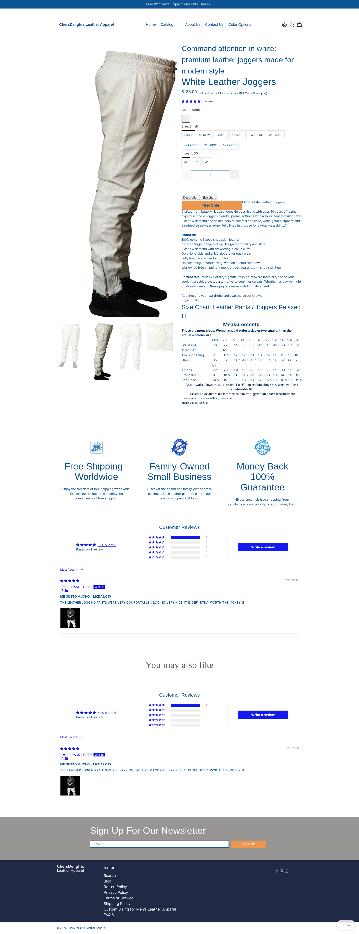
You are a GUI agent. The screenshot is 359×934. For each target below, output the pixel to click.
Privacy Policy (116, 892)
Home (151, 24)
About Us (192, 24)
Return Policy (115, 887)
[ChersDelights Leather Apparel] (70, 870)
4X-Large (190, 145)
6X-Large (229, 145)
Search (110, 875)
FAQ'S (109, 915)
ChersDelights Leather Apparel (86, 24)
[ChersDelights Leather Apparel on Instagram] (71, 14)
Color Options (239, 24)
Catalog (166, 24)
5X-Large (210, 145)
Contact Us (214, 24)
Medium (204, 134)
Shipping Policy (117, 903)
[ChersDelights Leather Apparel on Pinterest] (66, 14)
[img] (69, 581)
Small (188, 134)
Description (190, 197)
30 (186, 161)
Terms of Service (118, 898)
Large (220, 134)
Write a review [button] (263, 547)
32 (196, 161)
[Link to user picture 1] (70, 618)
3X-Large (275, 134)
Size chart (209, 197)
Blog (108, 881)
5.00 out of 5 (107, 545)
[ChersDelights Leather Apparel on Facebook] (60, 14)
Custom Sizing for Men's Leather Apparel (140, 909)
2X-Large (256, 134)
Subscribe (249, 844)
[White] (186, 118)
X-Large (237, 134)
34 (206, 161)
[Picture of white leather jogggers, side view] (117, 180)
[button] (191, 101)
